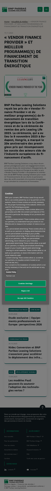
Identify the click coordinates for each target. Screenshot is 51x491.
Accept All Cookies (25, 298)
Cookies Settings (25, 283)
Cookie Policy (11, 272)
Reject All (25, 291)
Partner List (10, 276)
